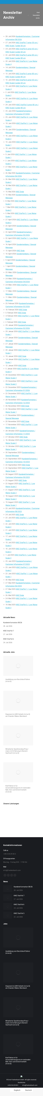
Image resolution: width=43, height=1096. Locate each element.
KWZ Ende (20, 192)
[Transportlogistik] (33, 812)
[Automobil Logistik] (24, 812)
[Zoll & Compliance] (33, 820)
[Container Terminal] (16, 812)
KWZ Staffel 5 (19, 913)
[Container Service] (7, 812)
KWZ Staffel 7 (8, 631)
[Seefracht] (24, 820)
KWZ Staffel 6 (8, 639)
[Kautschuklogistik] (16, 820)
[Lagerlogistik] (7, 820)
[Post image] (7, 888)
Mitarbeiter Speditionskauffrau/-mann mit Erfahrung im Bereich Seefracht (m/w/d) (17, 751)
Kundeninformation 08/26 (12, 623)
